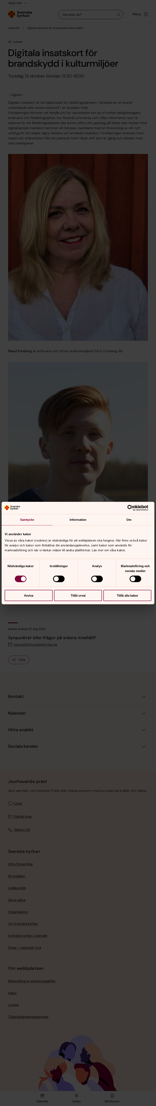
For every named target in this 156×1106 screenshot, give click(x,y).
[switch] (59, 578)
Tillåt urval (78, 595)
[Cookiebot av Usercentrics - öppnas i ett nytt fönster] (133, 508)
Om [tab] (128, 519)
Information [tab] (78, 519)
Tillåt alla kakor (127, 595)
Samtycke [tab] (27, 519)
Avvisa (28, 595)
